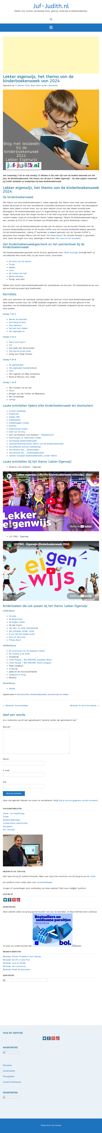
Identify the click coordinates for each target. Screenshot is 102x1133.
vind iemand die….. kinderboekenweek (26, 453)
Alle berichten (23, 694)
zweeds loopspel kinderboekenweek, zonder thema (33, 456)
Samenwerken (9, 1071)
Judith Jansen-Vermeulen (46, 85)
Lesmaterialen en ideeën (57, 694)
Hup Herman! (15, 325)
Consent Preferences (12, 1082)
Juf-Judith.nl (51, 6)
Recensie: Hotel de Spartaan (16, 969)
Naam (6, 759)
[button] (51, 27)
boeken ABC (14, 417)
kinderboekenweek (38, 694)
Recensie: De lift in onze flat (16, 960)
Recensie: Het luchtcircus (14, 966)
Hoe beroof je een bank (20, 351)
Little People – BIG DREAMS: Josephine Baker (30, 660)
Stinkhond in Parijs (17, 675)
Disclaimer (7, 1065)
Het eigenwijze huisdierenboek (23, 368)
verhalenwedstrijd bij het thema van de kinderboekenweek (36, 444)
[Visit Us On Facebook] (9, 901)
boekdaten (14, 414)
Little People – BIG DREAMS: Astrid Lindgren (30, 663)
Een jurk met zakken (18, 328)
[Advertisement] (51, 55)
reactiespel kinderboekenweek (23, 441)
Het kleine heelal (54, 235)
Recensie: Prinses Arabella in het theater (22, 956)
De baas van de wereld (20, 261)
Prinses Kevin (15, 640)
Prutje (12, 264)
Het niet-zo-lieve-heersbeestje (23, 628)
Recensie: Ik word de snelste (84, 705)
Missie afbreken (16, 276)
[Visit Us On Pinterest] (14, 901)
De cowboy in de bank (19, 654)
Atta (11, 371)
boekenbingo (14, 420)
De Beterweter (16, 619)
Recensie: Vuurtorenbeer (15, 705)
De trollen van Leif (18, 273)
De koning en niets (17, 322)
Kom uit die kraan (17, 637)
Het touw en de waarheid (68, 238)
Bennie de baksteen (18, 319)
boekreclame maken (18, 429)
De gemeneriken (16, 365)
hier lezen (91, 876)
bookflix (12, 426)
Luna (11, 270)
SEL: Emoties (9, 829)
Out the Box (56, 1125)
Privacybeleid (8, 1076)
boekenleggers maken (19, 423)
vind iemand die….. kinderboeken (24, 450)
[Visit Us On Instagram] (18, 901)
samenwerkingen (44, 882)
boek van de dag (17, 432)
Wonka (12, 688)
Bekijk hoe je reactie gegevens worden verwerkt (75, 800)
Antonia (12, 616)
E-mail (6, 770)
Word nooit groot (17, 342)
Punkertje (13, 669)
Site (4, 782)
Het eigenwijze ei (16, 331)
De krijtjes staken (17, 622)
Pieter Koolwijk (71, 252)
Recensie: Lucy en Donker (14, 963)
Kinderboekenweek (11, 820)
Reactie (7, 727)
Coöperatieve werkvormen (15, 823)
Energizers (7, 826)
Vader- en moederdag (13, 813)
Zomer (6, 816)
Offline (12, 400)
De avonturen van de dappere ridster (27, 651)
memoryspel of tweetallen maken (25, 438)
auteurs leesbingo (17, 411)
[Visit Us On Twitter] (5, 901)
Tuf (10, 345)
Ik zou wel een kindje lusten (22, 634)
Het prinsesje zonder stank (21, 631)
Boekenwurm (48, 435)
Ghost (11, 390)
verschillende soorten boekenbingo (25, 447)
